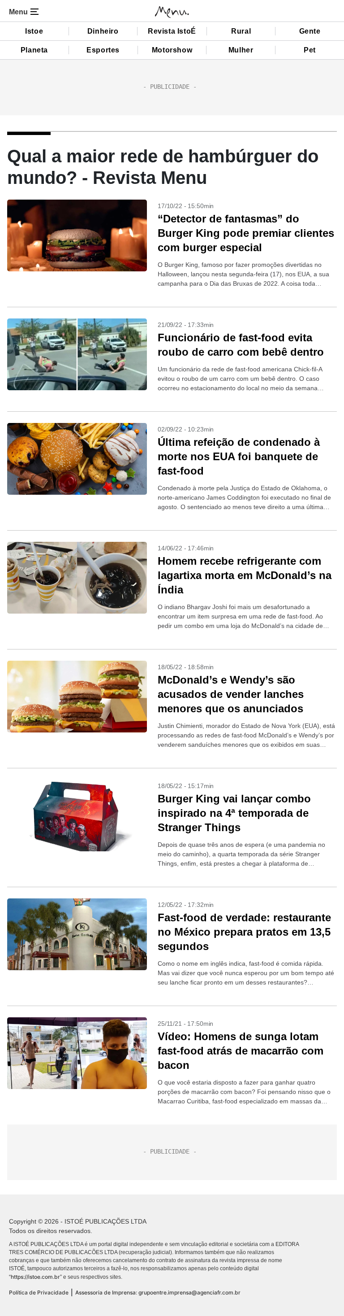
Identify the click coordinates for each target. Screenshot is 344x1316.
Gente (310, 31)
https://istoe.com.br (35, 1276)
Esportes (103, 50)
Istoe (34, 31)
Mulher (241, 50)
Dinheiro (103, 31)
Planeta (34, 50)
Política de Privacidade (39, 1292)
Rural (241, 31)
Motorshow (172, 50)
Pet (310, 50)
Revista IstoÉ (172, 31)
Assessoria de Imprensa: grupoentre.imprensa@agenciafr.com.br (158, 1292)
